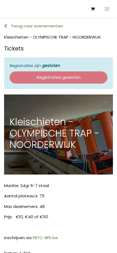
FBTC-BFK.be (45, 238)
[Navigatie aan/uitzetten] (107, 9)
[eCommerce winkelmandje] (92, 9)
